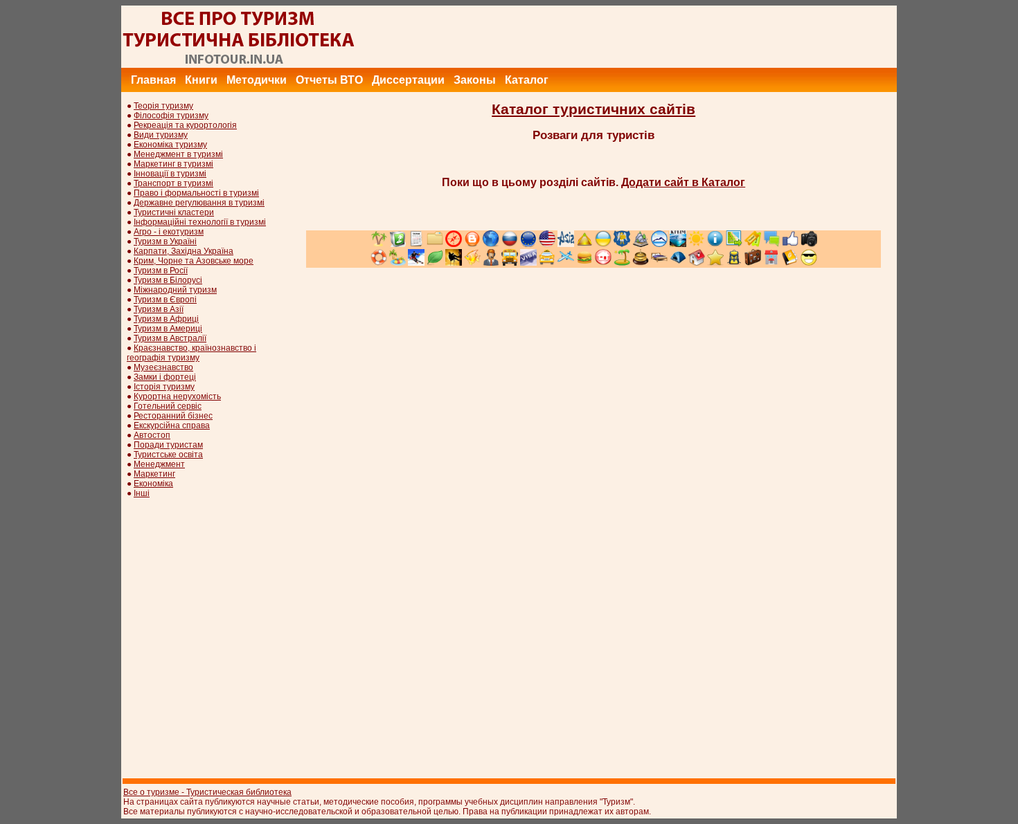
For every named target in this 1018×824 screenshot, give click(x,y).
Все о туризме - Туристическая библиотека (207, 792)
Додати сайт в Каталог (683, 182)
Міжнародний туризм (175, 290)
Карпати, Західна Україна (183, 251)
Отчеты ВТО (329, 80)
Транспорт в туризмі (173, 183)
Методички (256, 80)
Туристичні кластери (174, 212)
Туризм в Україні (165, 241)
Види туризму (161, 135)
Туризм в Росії (161, 270)
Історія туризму (164, 387)
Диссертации (408, 80)
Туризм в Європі (165, 299)
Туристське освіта (168, 454)
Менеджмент (159, 464)
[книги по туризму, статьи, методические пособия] (239, 65)
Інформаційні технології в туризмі (200, 222)
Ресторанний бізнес (173, 416)
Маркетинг (154, 474)
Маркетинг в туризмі (173, 164)
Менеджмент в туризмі (178, 154)
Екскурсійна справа (172, 425)
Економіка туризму (170, 144)
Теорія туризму (163, 106)
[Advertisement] (645, 37)
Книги (201, 80)
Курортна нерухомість (177, 396)
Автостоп (152, 435)
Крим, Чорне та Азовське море (193, 261)
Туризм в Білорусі (168, 280)
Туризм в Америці (168, 328)
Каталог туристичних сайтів (593, 109)
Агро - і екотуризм (169, 232)
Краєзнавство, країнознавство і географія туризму (191, 353)
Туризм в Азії (159, 309)
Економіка (153, 483)
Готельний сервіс (168, 406)
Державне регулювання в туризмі (199, 203)
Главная (153, 80)
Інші (142, 493)
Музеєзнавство (163, 367)
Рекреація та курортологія (185, 125)
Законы (475, 80)
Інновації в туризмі (170, 173)
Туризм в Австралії (170, 338)
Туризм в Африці (166, 319)
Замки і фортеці (165, 377)
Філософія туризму (171, 115)
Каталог (526, 80)
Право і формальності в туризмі (196, 193)
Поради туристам (168, 445)
